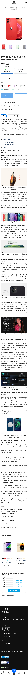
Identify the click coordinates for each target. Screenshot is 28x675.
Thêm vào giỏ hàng (21, 95)
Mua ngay (7, 95)
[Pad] (14, 2)
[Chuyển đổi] (2, 102)
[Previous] (3, 27)
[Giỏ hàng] (26, 2)
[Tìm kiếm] (23, 2)
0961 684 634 (11, 623)
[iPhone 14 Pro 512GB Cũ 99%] (21, 547)
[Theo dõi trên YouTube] (8, 629)
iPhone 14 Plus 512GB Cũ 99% (7, 563)
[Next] (24, 27)
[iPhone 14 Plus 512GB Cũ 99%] (7, 547)
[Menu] (2, 2)
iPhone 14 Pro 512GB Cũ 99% (21, 561)
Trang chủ (6, 7)
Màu (2, 82)
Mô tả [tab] (3, 116)
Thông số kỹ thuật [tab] (13, 116)
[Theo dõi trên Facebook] (2, 629)
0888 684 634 (11, 625)
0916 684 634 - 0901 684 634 (15, 621)
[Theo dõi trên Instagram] (5, 629)
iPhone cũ (14, 7)
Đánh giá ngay (14, 590)
